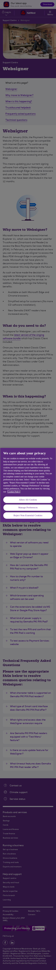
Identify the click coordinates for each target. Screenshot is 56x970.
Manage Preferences (28, 507)
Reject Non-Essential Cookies (28, 515)
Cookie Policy (14, 492)
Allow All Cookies (28, 500)
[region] (28, 485)
